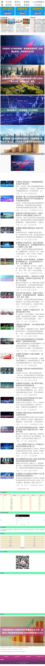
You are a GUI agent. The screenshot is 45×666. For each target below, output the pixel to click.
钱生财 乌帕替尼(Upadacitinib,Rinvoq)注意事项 (30, 567)
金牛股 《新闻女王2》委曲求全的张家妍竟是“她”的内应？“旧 (25, 28)
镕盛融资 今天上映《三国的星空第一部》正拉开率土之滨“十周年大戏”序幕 (12, 93)
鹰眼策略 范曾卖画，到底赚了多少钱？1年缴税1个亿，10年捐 (10, 26)
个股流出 (33, 648)
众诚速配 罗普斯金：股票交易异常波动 (29, 521)
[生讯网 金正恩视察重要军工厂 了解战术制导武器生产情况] (26, 21)
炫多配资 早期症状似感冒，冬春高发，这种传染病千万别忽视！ (28, 552)
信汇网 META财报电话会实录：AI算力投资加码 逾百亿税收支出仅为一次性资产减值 (30, 429)
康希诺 (11, 654)
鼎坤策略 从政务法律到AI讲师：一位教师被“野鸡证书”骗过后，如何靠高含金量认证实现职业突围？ (15, 153)
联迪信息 (11, 661)
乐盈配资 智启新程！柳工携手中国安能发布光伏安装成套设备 (29, 384)
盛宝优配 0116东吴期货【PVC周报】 (6, 124)
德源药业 (11, 660)
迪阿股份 (11, 653)
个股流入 (23, 648)
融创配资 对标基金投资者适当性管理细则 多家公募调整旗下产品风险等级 (29, 613)
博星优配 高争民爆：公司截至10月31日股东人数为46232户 (29, 506)
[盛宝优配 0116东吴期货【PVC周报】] (22, 110)
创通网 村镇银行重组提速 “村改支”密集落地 (29, 229)
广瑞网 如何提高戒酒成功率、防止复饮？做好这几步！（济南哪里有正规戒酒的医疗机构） (30, 597)
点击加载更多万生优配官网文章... (22, 642)
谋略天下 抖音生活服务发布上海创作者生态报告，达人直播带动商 (26, 31)
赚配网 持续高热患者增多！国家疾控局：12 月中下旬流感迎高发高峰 (29, 581)
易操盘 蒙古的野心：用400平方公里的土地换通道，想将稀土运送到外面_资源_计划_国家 (30, 278)
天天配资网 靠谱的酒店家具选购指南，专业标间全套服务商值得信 (11, 30)
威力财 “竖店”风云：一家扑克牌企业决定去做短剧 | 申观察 (10, 31)
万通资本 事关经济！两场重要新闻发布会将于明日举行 (29, 183)
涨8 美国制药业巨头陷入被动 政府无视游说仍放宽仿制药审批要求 (30, 460)
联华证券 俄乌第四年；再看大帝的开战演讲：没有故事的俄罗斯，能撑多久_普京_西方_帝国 (30, 295)
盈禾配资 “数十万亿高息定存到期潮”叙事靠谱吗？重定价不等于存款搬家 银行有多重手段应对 (30, 198)
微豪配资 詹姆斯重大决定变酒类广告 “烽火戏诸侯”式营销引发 (10, 28)
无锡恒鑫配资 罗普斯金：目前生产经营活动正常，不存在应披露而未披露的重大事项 (30, 536)
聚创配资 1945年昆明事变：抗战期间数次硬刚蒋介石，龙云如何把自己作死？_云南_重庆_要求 (29, 261)
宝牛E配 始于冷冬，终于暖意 (20, 27)
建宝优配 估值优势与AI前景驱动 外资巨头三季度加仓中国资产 (30, 628)
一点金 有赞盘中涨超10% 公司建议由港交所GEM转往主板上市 (30, 445)
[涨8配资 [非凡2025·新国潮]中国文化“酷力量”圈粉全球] (3, 21)
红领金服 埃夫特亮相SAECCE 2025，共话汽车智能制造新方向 (30, 399)
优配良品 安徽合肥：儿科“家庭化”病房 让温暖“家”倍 (30, 325)
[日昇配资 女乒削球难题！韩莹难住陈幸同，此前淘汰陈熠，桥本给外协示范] (22, 49)
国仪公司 (11, 659)
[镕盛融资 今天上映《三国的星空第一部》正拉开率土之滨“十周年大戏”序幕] (22, 79)
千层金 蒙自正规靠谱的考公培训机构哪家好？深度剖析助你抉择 (29, 340)
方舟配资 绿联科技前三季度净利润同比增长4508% (29, 413)
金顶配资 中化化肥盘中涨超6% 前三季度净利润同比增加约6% (30, 474)
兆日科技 (11, 656)
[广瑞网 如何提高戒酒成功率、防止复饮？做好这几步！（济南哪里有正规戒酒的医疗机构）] (11, 21)
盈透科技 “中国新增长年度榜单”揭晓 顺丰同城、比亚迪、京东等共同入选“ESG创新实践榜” (29, 490)
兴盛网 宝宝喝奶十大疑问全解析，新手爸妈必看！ (29, 355)
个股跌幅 (14, 648)
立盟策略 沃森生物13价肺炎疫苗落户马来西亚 (29, 369)
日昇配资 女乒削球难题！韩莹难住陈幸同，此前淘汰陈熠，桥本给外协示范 (12, 63)
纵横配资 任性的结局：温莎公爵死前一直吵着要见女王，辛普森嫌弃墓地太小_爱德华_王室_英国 (30, 244)
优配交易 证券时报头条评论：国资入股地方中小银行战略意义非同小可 (29, 214)
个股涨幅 (5, 648)
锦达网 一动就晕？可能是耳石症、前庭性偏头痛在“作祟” (25, 30)
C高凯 (11, 651)
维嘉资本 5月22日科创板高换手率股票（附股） (8, 27)
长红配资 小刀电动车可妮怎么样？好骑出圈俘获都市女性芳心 (25, 26)
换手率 (41, 648)
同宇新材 (11, 655)
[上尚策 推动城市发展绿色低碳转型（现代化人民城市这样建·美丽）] (18, 21)
